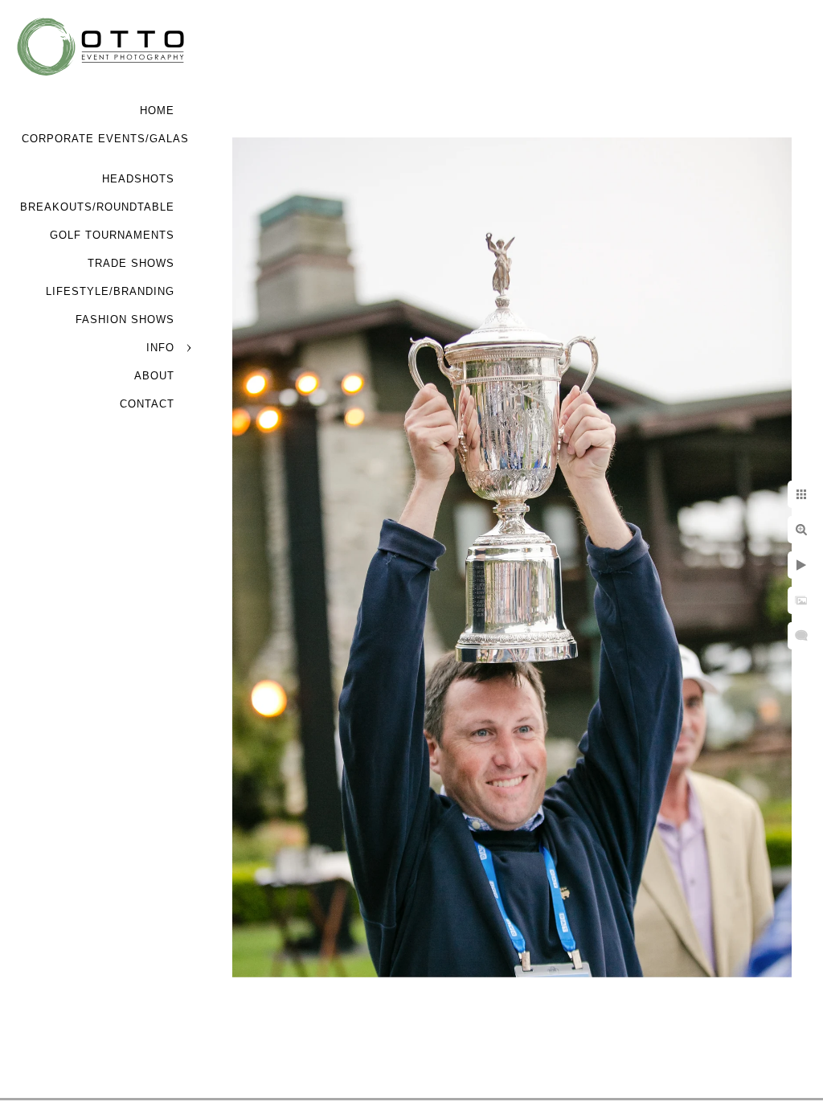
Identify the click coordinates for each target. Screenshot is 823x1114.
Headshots (138, 179)
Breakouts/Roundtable (97, 207)
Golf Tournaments (112, 235)
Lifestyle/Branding (110, 291)
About (154, 376)
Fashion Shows (125, 319)
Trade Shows (131, 263)
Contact (147, 404)
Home (157, 110)
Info (160, 348)
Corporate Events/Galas (105, 139)
